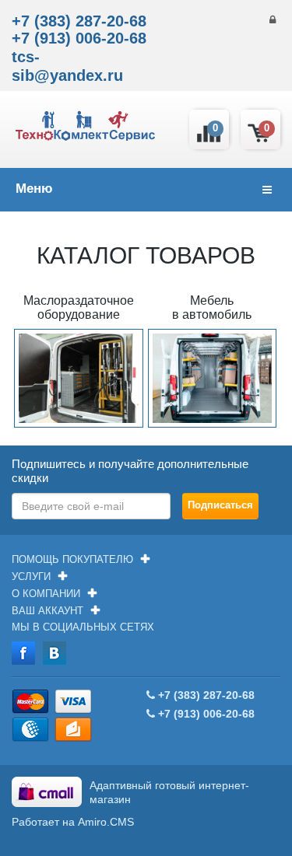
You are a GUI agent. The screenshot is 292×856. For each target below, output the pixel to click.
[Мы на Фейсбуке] (23, 652)
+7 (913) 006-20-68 (79, 38)
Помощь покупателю (72, 559)
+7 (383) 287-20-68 (79, 21)
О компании (46, 593)
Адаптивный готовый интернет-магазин (169, 792)
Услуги (31, 576)
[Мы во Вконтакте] (54, 652)
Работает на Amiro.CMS (73, 822)
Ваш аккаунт (47, 611)
